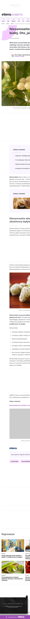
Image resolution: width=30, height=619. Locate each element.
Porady (12, 23)
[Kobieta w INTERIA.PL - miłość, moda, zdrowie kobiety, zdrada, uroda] (17, 14)
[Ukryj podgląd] (27, 596)
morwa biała (14, 461)
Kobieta (7, 23)
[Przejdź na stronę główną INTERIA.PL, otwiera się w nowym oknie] (6, 14)
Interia (3, 23)
